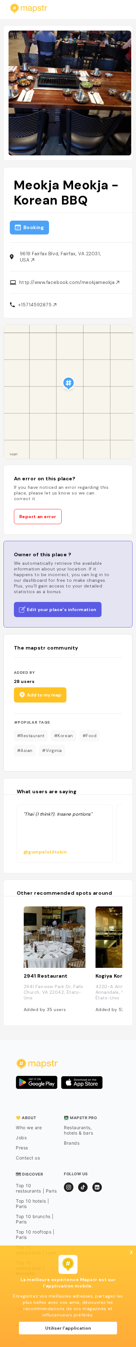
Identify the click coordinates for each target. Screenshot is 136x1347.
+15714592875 (35, 305)
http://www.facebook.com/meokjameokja (67, 282)
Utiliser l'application (68, 1328)
